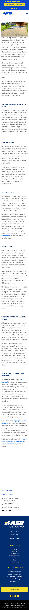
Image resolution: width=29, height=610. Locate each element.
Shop (14, 560)
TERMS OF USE (21, 603)
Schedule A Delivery (14, 555)
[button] (27, 13)
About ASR (15, 549)
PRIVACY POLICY (9, 603)
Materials (14, 551)
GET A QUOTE (14, 589)
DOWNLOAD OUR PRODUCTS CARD (14, 5)
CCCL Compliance (14, 562)
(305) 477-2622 (8, 504)
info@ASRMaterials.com (11, 507)
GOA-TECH (23, 607)
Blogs (14, 557)
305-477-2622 (14, 538)
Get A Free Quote (14, 553)
